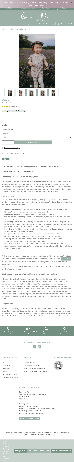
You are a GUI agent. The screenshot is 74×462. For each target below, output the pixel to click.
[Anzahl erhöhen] (12, 142)
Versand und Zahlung (10, 374)
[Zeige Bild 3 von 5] (37, 86)
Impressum (6, 368)
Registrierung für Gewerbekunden (35, 368)
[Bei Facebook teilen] (2, 158)
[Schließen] (71, 2)
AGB (4, 362)
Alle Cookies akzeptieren (61, 451)
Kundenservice (29, 362)
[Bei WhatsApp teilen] (5, 158)
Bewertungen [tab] (28, 171)
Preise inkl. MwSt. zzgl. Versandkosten (12, 102)
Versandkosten (33, 432)
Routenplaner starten (30, 418)
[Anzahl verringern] (3, 142)
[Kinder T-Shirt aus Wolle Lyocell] (37, 61)
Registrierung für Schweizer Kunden (36, 371)
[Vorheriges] (3, 61)
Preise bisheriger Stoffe (32, 365)
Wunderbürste (66, 259)
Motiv (9, 125)
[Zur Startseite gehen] (37, 16)
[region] (37, 4)
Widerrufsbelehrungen (10, 377)
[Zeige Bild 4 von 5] (40, 86)
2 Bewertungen (15, 106)
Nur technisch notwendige (39, 451)
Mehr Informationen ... (6, 458)
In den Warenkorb (33, 142)
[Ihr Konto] (52, 23)
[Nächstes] (70, 61)
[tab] (8, 166)
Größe (10, 133)
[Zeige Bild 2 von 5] (34, 86)
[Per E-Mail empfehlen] (8, 158)
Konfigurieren (20, 451)
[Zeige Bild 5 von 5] (42, 86)
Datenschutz (7, 365)
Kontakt (5, 371)
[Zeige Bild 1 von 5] (31, 86)
